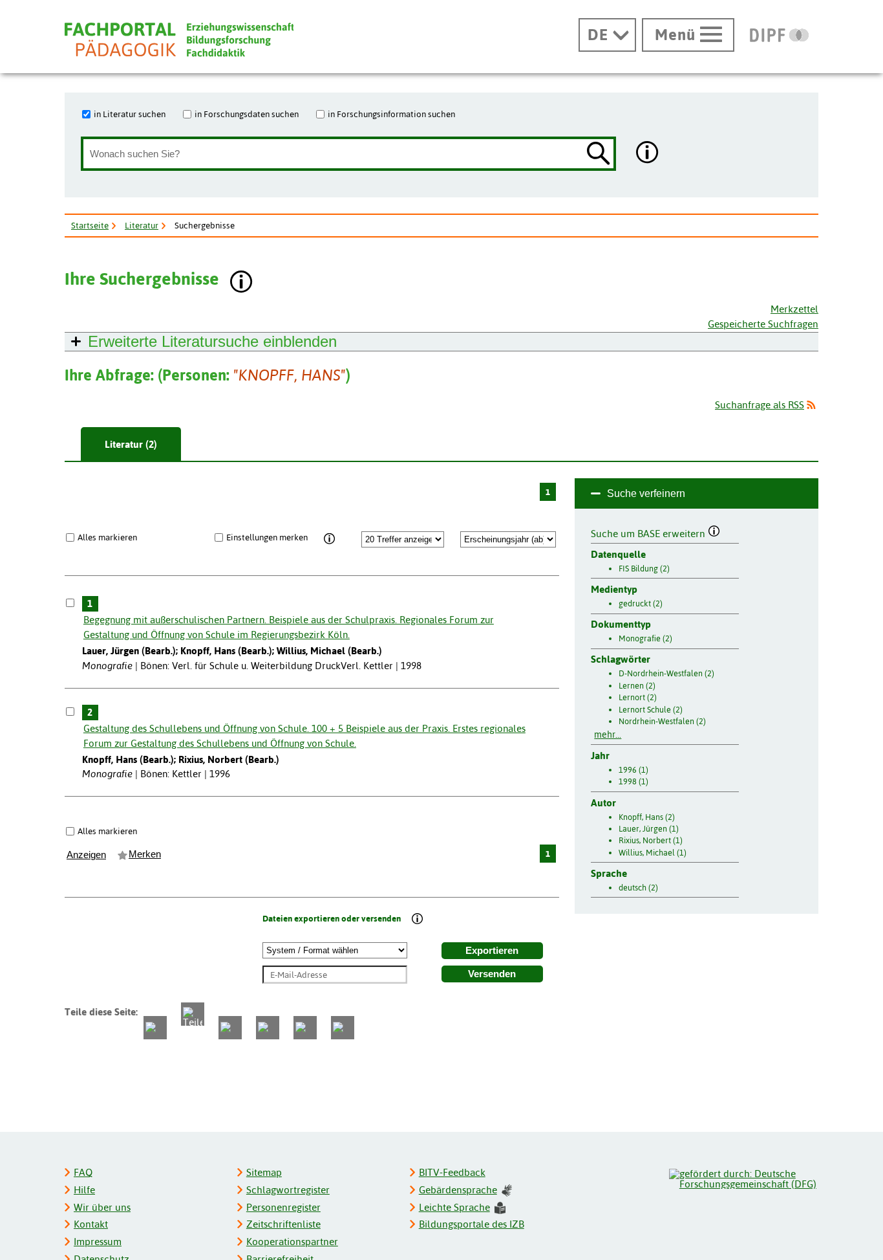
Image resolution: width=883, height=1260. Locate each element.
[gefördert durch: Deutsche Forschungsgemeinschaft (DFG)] (743, 1177)
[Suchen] (598, 154)
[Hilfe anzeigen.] (647, 153)
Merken (145, 854)
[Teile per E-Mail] (305, 1027)
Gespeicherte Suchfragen (763, 323)
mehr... (607, 734)
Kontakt (91, 1224)
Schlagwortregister (288, 1189)
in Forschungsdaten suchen (247, 114)
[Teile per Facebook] (155, 1027)
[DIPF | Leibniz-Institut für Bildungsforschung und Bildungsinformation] (779, 34)
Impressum (98, 1241)
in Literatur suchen (129, 114)
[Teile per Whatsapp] (230, 1027)
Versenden (492, 974)
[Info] (330, 539)
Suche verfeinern (646, 493)
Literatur (141, 225)
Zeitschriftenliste (283, 1224)
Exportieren (491, 950)
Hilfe (84, 1189)
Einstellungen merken (267, 537)
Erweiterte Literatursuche (212, 341)
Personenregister (283, 1207)
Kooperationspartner (292, 1241)
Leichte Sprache (454, 1207)
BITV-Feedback (452, 1172)
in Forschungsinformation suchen (391, 114)
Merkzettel (794, 309)
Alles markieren (107, 537)
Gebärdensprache (458, 1189)
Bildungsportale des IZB (471, 1224)
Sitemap (264, 1172)
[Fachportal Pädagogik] (179, 40)
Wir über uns (102, 1207)
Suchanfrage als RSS (759, 404)
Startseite (90, 225)
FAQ (83, 1172)
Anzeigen (86, 855)
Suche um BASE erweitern (649, 532)
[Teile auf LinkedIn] (267, 1027)
